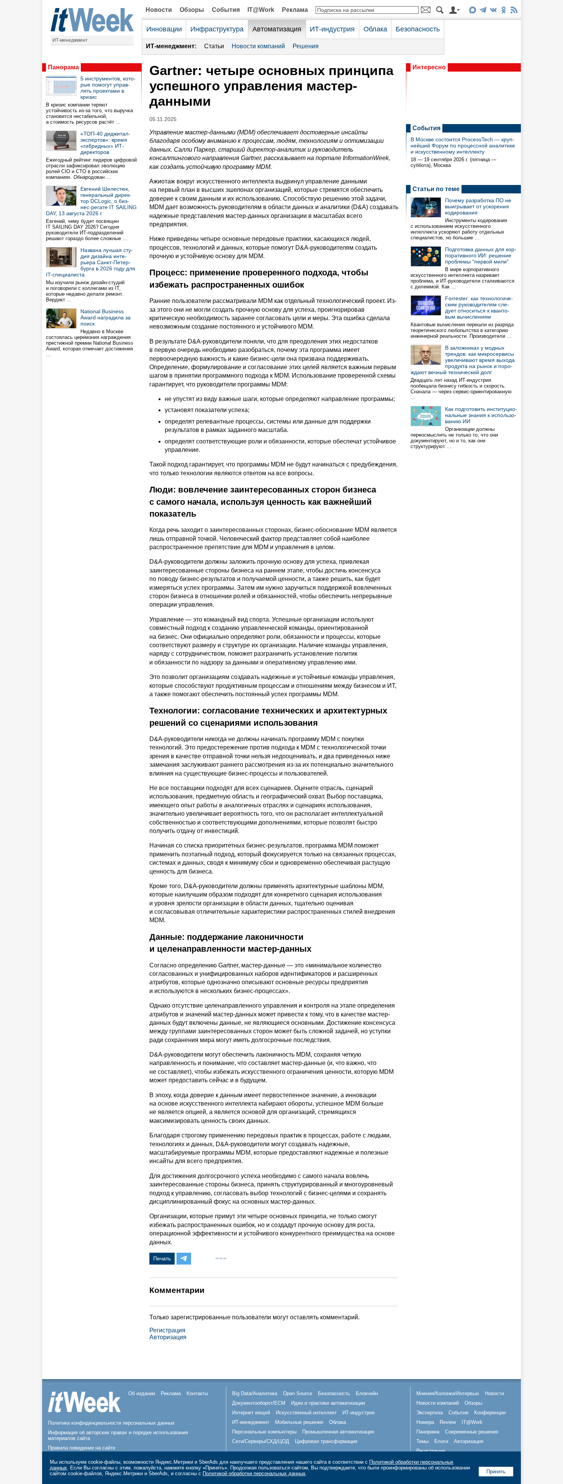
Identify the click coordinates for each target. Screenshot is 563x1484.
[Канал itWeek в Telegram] (483, 11)
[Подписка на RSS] (514, 11)
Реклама (295, 10)
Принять (496, 1471)
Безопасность (418, 29)
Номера (425, 1422)
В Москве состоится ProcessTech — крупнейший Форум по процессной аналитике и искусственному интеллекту (463, 145)
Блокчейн (367, 1393)
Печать (162, 1258)
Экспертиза (429, 1412)
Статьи (214, 46)
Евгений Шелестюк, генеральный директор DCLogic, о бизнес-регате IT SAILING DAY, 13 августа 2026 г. (91, 201)
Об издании (141, 1393)
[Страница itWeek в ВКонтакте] (493, 11)
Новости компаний (258, 46)
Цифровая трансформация (326, 1441)
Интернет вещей (251, 1412)
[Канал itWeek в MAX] (472, 11)
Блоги (441, 1441)
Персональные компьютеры (264, 1432)
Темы (422, 1441)
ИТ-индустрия (332, 29)
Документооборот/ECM (258, 1403)
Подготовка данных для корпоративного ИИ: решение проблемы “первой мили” (480, 255)
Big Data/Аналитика (254, 1393)
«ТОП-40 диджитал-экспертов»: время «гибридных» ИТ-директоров (105, 143)
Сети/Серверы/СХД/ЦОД (260, 1441)
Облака (375, 29)
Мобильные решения (299, 1422)
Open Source (297, 1393)
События (226, 10)
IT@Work (260, 10)
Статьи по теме (436, 189)
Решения (306, 46)
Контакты (197, 1393)
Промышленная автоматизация (338, 1432)
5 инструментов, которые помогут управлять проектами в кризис (108, 87)
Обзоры (192, 10)
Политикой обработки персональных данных (254, 1473)
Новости (159, 10)
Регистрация (167, 1330)
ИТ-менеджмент (70, 40)
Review (448, 1422)
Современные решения (471, 1432)
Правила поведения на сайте (81, 1448)
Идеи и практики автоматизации (328, 1403)
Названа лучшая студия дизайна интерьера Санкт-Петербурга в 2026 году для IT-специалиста (90, 262)
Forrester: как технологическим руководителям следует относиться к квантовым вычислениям (479, 307)
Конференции (490, 1412)
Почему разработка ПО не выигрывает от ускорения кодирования (478, 206)
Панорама (63, 67)
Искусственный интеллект (306, 1412)
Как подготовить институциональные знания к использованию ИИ (481, 415)
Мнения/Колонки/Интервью (447, 1393)
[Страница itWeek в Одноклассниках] (503, 11)
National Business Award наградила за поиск (105, 317)
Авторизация (168, 1337)
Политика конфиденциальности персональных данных (111, 1423)
